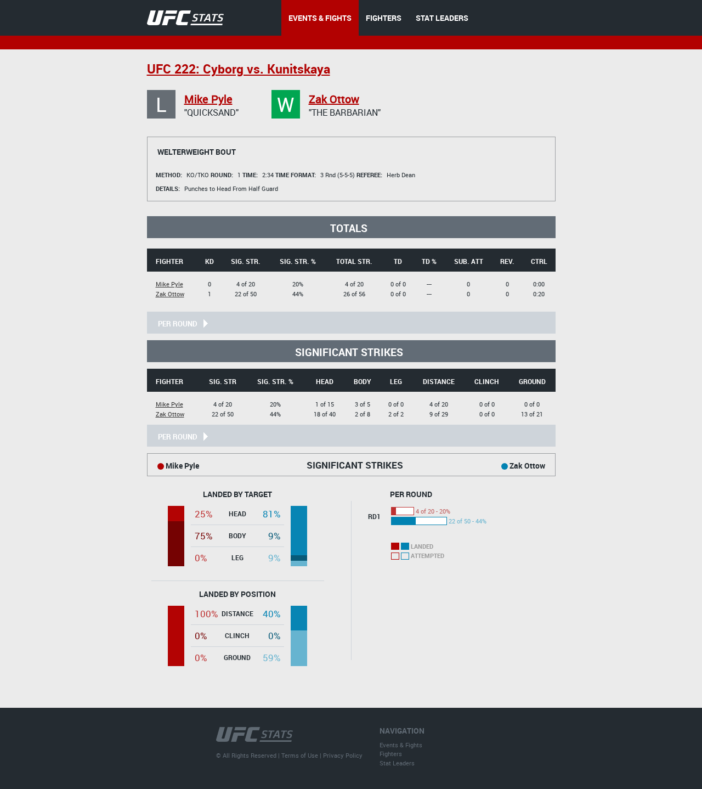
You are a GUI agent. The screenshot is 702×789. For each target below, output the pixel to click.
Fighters (391, 753)
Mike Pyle (208, 99)
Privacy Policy (343, 755)
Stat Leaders (397, 763)
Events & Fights (401, 745)
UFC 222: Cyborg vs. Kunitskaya (238, 68)
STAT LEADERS (442, 18)
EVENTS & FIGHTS (320, 18)
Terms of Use (299, 755)
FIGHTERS (383, 18)
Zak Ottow (334, 99)
